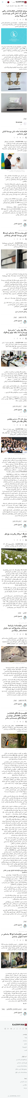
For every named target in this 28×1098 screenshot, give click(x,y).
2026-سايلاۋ (20, 6)
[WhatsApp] (23, 20)
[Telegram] (20, 20)
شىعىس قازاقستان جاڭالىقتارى (14, 1009)
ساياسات (25, 1041)
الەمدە (25, 1050)
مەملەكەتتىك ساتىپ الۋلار (21, 1072)
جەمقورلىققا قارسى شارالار (21, 1069)
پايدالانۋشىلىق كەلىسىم (21, 1060)
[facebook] (20, 1028)
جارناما (25, 1088)
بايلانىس (25, 1085)
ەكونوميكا (24, 1047)
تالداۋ (25, 1044)
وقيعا (16, 6)
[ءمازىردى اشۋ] (2, 2)
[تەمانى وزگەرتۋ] (7, 2)
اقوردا (8, 6)
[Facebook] (17, 20)
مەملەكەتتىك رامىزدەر (22, 1066)
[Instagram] (26, 20)
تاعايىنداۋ (12, 6)
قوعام (25, 119)
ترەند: (25, 6)
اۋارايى (24, 613)
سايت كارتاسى (23, 1082)
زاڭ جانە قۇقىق (22, 317)
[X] (14, 20)
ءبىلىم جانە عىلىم (17, 406)
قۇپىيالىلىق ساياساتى (22, 1063)
